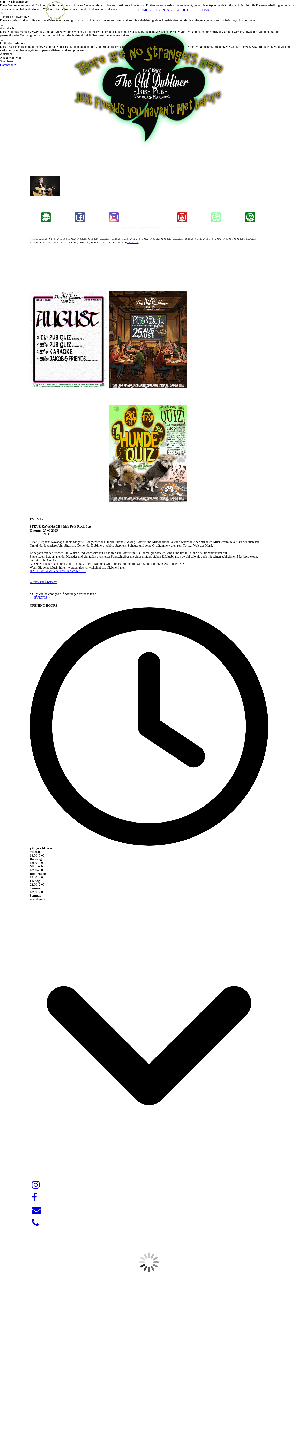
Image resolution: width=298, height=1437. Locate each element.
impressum (269, 1426)
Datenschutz (8, 65)
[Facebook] (34, 1198)
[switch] (2, 24)
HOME (143, 10)
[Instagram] (36, 1185)
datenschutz (286, 1426)
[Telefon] (35, 1223)
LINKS (206, 10)
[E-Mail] (36, 1210)
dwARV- (149, 1420)
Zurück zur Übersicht (43, 582)
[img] (55, 10)
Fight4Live (132, 242)
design (156, 1420)
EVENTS (162, 10)
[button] (149, 54)
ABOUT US (185, 10)
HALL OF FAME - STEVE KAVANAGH (58, 571)
